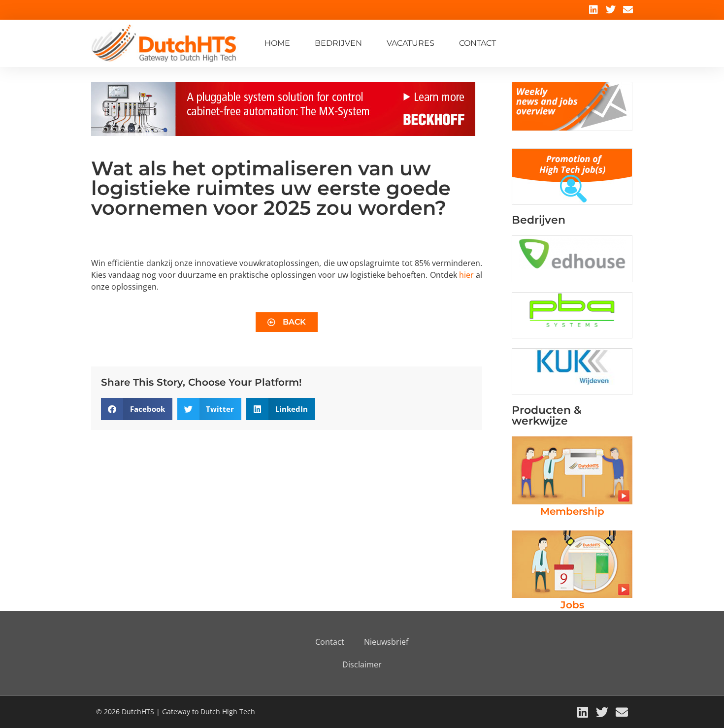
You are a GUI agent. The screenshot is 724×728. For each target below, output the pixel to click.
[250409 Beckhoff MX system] (283, 133)
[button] (136, 409)
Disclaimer (362, 664)
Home (277, 43)
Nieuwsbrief (386, 641)
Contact (477, 43)
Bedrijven (338, 43)
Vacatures (410, 43)
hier (466, 274)
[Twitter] (611, 10)
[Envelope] (628, 10)
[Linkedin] (593, 10)
